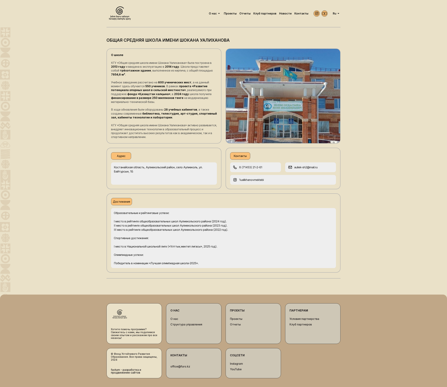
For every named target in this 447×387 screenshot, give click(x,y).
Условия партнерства (304, 318)
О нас (174, 318)
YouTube (236, 369)
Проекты (236, 318)
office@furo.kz (180, 366)
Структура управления (186, 324)
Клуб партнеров (301, 324)
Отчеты (235, 324)
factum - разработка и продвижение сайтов (126, 371)
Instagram (236, 363)
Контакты (178, 355)
